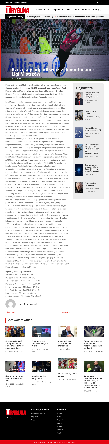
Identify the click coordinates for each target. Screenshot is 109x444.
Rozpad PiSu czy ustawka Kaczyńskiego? (92, 95)
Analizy (96, 9)
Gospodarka (57, 9)
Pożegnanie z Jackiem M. (90, 184)
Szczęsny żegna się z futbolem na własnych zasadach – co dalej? (93, 344)
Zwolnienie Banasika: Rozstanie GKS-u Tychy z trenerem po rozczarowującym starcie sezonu (93, 381)
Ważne (87, 103)
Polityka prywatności (38, 413)
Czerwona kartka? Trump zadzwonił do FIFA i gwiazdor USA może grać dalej (14, 344)
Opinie (68, 9)
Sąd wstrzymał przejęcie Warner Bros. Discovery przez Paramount (92, 168)
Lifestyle (86, 9)
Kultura (76, 9)
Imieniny (8, 2)
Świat (46, 9)
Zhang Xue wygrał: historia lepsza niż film (14, 378)
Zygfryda (23, 2)
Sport (16, 351)
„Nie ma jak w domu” (90, 112)
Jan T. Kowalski (28, 304)
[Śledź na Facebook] (97, 2)
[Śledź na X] (102, 2)
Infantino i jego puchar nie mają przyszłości (65, 343)
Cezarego (16, 2)
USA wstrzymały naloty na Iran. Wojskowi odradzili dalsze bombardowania (92, 149)
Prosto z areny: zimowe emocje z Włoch (40, 343)
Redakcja (34, 420)
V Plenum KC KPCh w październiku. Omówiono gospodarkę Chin (64, 17)
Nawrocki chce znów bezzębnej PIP (93, 129)
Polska (39, 9)
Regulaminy (35, 416)
